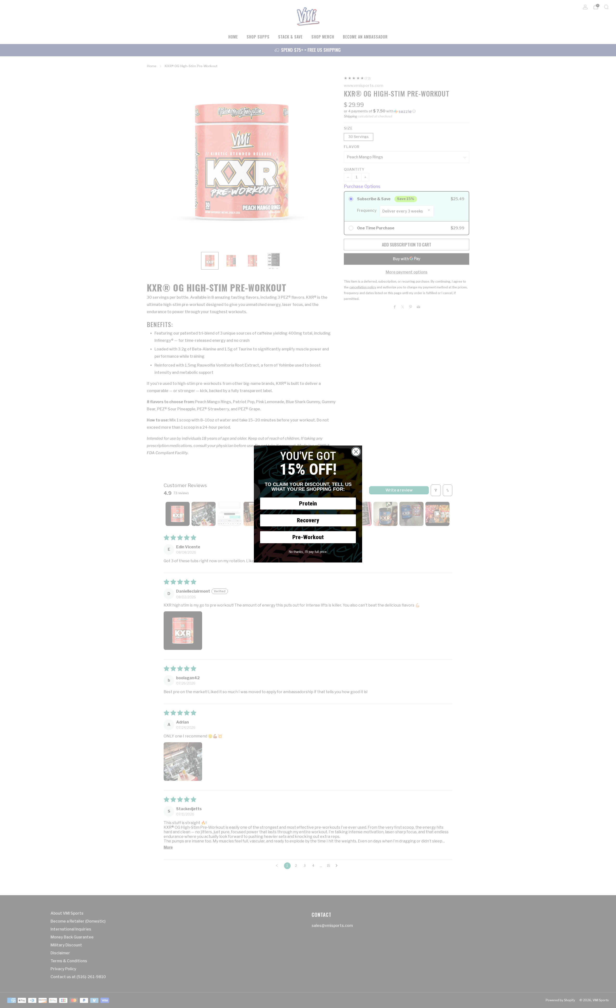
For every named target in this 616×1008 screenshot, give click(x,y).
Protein (308, 503)
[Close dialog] (356, 451)
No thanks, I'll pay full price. (308, 552)
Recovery (308, 520)
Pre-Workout (308, 537)
